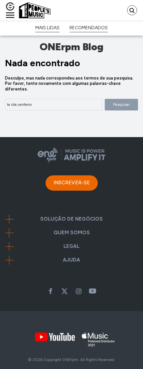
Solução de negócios (71, 219)
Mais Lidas (47, 28)
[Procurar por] (132, 10)
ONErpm (70, 359)
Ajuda (71, 260)
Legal (71, 246)
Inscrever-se (72, 183)
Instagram (78, 291)
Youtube (92, 291)
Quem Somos (72, 232)
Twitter (65, 291)
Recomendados (89, 28)
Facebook (51, 291)
